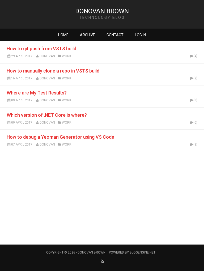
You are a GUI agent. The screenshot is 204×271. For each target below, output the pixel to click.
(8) (195, 100)
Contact (115, 35)
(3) (195, 144)
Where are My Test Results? (37, 93)
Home (63, 35)
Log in (140, 35)
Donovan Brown (102, 11)
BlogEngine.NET (142, 252)
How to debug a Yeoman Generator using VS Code (60, 137)
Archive (87, 35)
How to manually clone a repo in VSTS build (53, 71)
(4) (195, 56)
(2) (195, 78)
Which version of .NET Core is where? (47, 115)
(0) (195, 122)
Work (66, 56)
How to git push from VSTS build (41, 48)
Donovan (47, 56)
